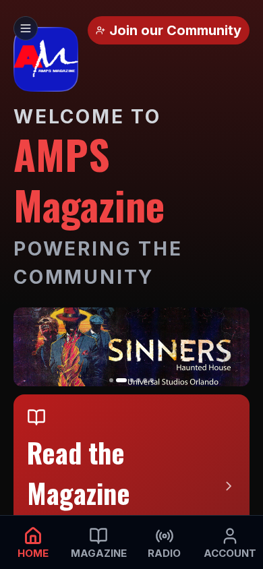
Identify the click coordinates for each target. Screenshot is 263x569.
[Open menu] (25, 28)
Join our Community (175, 30)
